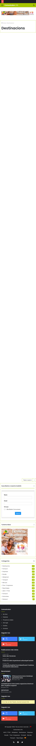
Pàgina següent (27, 480)
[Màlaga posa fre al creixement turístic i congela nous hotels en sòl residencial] (18, 65)
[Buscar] (34, 6)
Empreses (5, 571)
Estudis (4, 574)
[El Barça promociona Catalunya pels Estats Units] (6, 678)
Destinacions (6, 566)
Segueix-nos (5, 696)
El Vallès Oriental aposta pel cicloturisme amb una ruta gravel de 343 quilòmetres (17, 326)
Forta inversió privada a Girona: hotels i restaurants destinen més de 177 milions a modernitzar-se (17, 104)
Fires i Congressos (7, 585)
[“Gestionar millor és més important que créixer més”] (18, 177)
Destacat (5, 599)
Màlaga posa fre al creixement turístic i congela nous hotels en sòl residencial (17, 43)
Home (4, 23)
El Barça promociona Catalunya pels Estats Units (22, 677)
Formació (5, 568)
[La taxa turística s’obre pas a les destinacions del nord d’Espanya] (18, 451)
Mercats (4, 582)
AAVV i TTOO (6, 591)
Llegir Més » (7, 88)
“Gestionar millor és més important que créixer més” (17, 158)
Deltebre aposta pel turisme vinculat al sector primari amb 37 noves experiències (18, 272)
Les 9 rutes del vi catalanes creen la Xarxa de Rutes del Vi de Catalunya (18, 378)
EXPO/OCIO (5, 690)
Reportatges (5, 588)
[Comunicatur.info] (11, 5)
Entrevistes (5, 596)
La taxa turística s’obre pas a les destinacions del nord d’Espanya (16, 432)
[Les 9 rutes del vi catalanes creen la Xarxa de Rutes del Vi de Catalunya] (18, 400)
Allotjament (5, 577)
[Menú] (2, 6)
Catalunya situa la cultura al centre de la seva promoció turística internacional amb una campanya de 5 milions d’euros (17, 214)
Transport (5, 579)
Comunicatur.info (18, 729)
